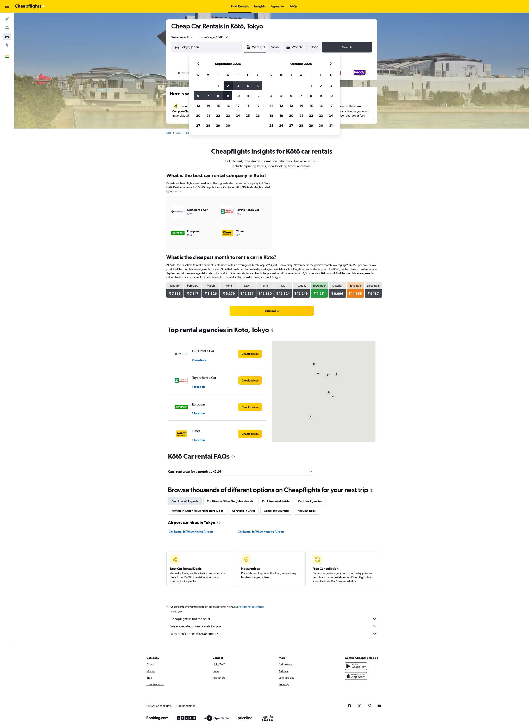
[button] (7, 6)
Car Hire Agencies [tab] (310, 501)
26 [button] (258, 115)
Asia (178, 132)
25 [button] (248, 115)
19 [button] (258, 105)
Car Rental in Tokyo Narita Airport (191, 531)
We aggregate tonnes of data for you (195, 626)
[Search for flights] (7, 19)
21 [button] (208, 115)
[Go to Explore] (7, 45)
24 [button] (238, 115)
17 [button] (238, 105)
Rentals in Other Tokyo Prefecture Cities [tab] (197, 510)
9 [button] (228, 96)
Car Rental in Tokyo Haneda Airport (261, 531)
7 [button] (208, 96)
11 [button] (247, 96)
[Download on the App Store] (356, 676)
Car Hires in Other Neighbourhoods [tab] (230, 501)
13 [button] (198, 105)
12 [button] (258, 96)
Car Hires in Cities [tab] (243, 510)
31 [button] (331, 125)
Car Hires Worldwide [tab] (276, 501)
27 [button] (198, 125)
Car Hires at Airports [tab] (185, 501)
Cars (168, 132)
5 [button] (258, 86)
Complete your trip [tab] (276, 510)
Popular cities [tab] (307, 510)
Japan (188, 132)
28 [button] (208, 125)
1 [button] (218, 86)
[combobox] (182, 37)
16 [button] (228, 105)
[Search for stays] (7, 28)
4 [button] (248, 86)
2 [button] (228, 86)
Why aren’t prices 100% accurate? (194, 634)
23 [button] (228, 115)
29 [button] (218, 125)
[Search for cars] (7, 36)
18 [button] (248, 105)
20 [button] (198, 115)
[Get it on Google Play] (356, 666)
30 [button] (228, 125)
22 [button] (218, 115)
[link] (272, 311)
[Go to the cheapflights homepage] (30, 6)
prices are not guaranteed (250, 606)
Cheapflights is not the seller (190, 619)
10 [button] (238, 96)
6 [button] (198, 96)
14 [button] (208, 105)
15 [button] (218, 105)
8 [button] (218, 96)
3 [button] (238, 86)
